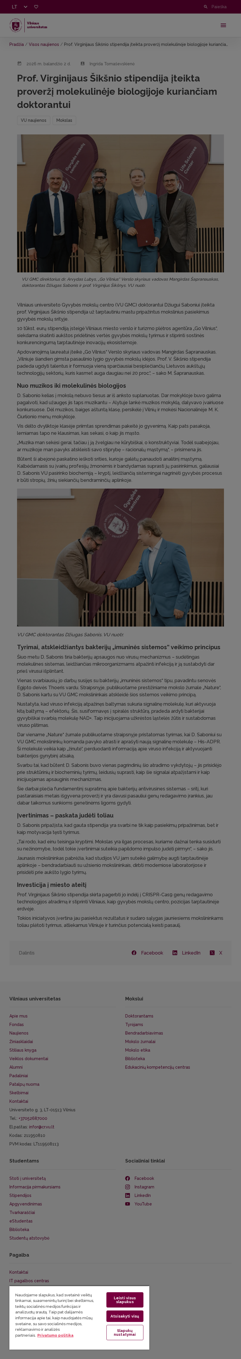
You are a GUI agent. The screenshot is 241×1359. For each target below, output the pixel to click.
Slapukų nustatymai (125, 1332)
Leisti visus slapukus (125, 1300)
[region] (79, 1317)
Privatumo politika (55, 1335)
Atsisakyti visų (125, 1316)
